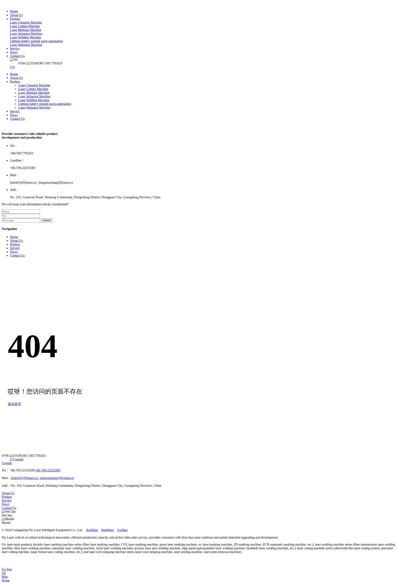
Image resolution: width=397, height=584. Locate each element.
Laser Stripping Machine (34, 96)
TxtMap (122, 530)
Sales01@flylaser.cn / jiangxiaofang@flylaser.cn (42, 478)
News (14, 115)
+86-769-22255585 (47, 470)
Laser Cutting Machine (33, 89)
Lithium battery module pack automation (44, 104)
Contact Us (17, 118)
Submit (46, 220)
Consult (7, 463)
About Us (16, 78)
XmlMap (92, 530)
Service (15, 111)
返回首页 (14, 404)
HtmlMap (107, 530)
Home (14, 74)
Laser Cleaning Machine (34, 85)
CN (12, 67)
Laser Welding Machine (33, 100)
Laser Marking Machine (34, 92)
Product (15, 81)
